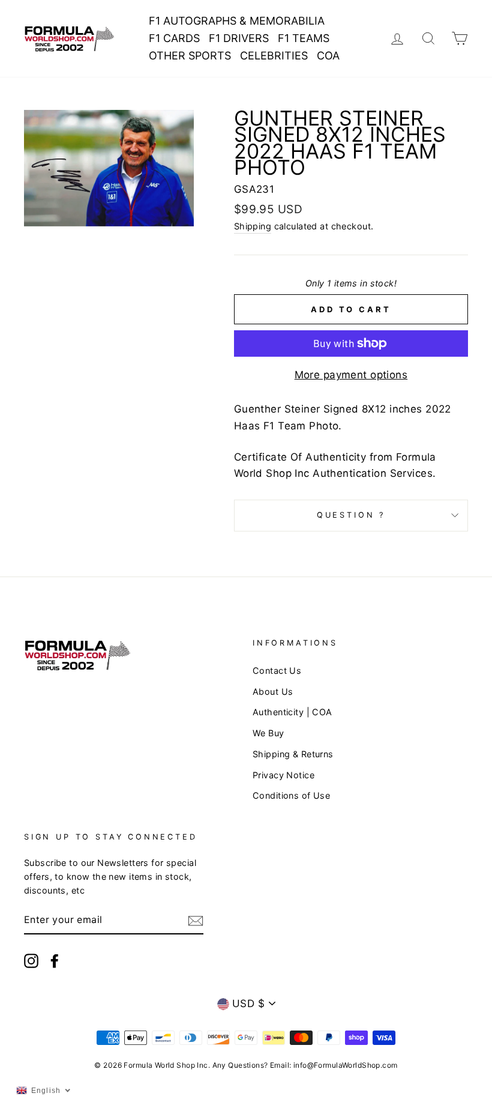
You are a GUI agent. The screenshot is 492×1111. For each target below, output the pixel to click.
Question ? (351, 514)
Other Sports (190, 55)
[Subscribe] (195, 920)
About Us (273, 691)
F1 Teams (303, 38)
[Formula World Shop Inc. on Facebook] (54, 959)
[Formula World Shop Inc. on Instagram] (31, 959)
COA (328, 55)
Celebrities (274, 55)
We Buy (268, 733)
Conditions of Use (291, 795)
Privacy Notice (283, 775)
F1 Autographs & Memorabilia (237, 20)
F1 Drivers (239, 38)
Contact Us (277, 670)
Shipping (252, 226)
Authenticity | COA (292, 712)
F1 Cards (174, 38)
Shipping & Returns (293, 754)
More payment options (351, 375)
